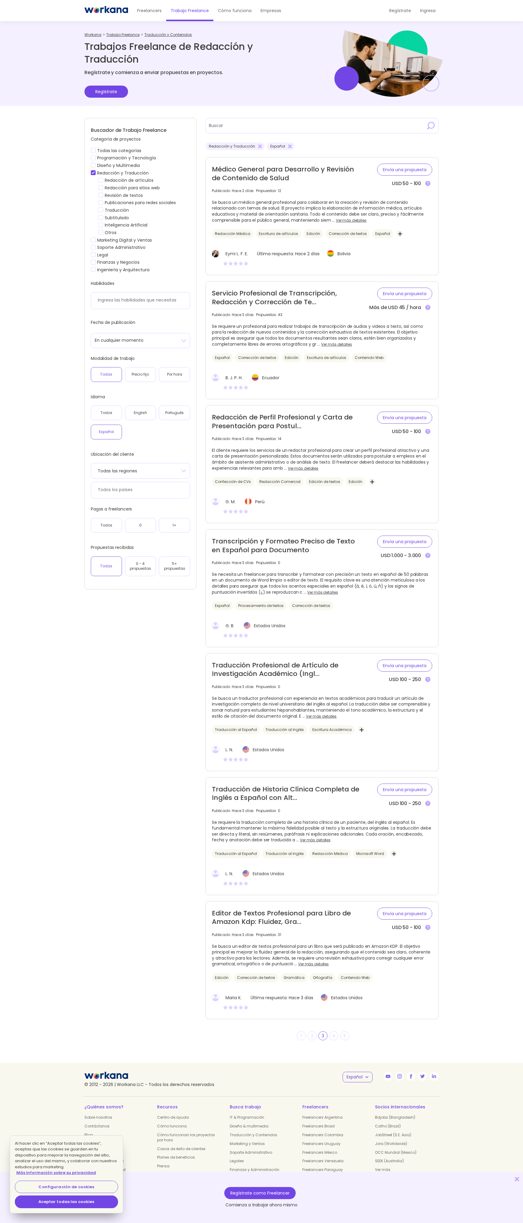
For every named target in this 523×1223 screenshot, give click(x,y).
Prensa (163, 1166)
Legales (237, 1160)
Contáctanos (97, 1126)
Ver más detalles (351, 220)
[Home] (106, 10)
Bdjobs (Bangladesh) (395, 1117)
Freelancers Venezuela (323, 1160)
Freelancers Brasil (318, 1126)
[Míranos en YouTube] (388, 1076)
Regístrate (106, 92)
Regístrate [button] (400, 11)
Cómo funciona (235, 11)
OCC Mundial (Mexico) (395, 1152)
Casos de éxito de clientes (181, 1148)
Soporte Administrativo (251, 1152)
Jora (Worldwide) (391, 1143)
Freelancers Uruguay (321, 1143)
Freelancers (149, 11)
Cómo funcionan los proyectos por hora (186, 1137)
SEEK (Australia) (389, 1160)
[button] (404, 170)
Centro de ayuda (173, 1117)
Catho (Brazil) (388, 1126)
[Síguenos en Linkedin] (434, 1076)
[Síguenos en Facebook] (411, 1076)
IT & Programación (247, 1117)
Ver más (382, 1169)
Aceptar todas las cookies (66, 1202)
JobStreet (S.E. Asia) (393, 1134)
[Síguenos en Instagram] (399, 1076)
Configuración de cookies (66, 1187)
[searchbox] (139, 300)
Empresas (271, 11)
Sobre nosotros (98, 1117)
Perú (260, 502)
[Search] (431, 125)
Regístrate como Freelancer (260, 1193)
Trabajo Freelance (190, 11)
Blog (88, 1134)
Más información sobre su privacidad (56, 1173)
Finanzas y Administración (254, 1169)
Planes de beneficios (176, 1157)
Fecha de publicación (113, 322)
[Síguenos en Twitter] (422, 1076)
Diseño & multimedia (249, 1126)
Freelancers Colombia (322, 1134)
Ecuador (270, 378)
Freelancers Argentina (322, 1117)
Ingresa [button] (428, 11)
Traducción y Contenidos (253, 1134)
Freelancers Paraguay (322, 1169)
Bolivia (343, 254)
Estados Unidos (269, 626)
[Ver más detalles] (427, 183)
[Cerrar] (517, 1179)
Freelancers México (319, 1152)
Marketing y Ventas (247, 1143)
